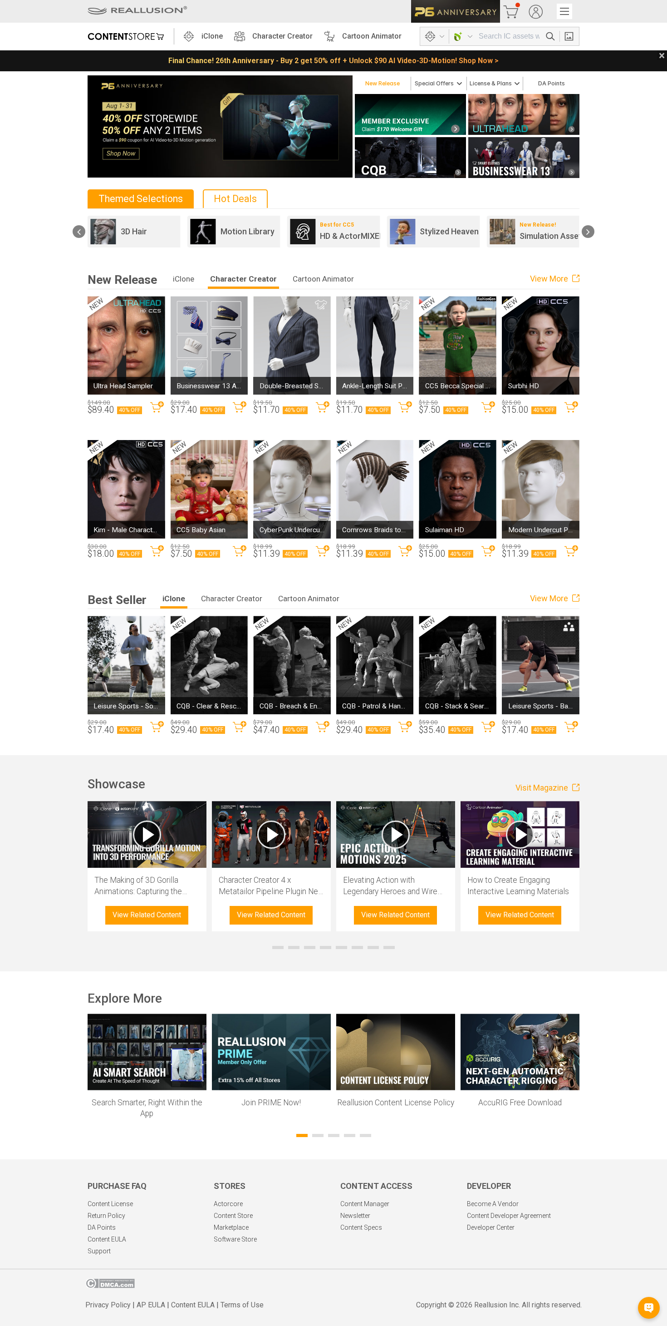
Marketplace (231, 1227)
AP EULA (151, 1305)
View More (550, 278)
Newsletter (355, 1215)
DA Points (102, 1227)
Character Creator (282, 36)
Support (99, 1251)
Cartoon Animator (372, 36)
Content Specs (361, 1227)
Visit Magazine (542, 787)
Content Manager (364, 1203)
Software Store (235, 1239)
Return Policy (106, 1215)
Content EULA (107, 1239)
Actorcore (228, 1203)
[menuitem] (383, 84)
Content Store (233, 1215)
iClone (212, 36)
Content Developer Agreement (509, 1215)
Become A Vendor (493, 1203)
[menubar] (467, 83)
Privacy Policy (108, 1305)
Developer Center (491, 1227)
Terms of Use (242, 1305)
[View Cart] (511, 11)
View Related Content (147, 914)
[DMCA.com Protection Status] (110, 1285)
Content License (110, 1203)
